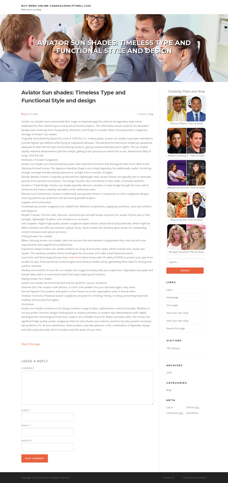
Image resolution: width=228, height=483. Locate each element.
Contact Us (168, 477)
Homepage (172, 297)
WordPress (192, 413)
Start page (172, 305)
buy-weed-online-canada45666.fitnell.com (56, 5)
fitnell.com (44, 477)
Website (26, 440)
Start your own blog (177, 312)
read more (75, 257)
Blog (150, 114)
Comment (27, 368)
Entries (192, 407)
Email (26, 425)
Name (26, 410)
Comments (174, 413)
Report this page (30, 344)
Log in (169, 289)
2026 (169, 372)
